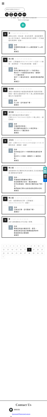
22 (3, 253)
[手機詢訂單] (11, 14)
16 (21, 249)
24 (12, 253)
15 (16, 249)
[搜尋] (7, 14)
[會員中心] (20, 14)
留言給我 (45, 171)
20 (38, 249)
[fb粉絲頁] (45, 180)
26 (21, 253)
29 (33, 253)
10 (38, 246)
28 (29, 253)
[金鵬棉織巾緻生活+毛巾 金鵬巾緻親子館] (19, 4)
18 (29, 249)
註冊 (24, 14)
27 (25, 253)
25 (16, 253)
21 (42, 249)
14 (12, 249)
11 (43, 246)
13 (8, 249)
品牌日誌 (45, 176)
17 (25, 249)
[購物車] (15, 14)
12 (3, 249)
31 (42, 253)
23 (8, 253)
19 (33, 249)
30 (38, 253)
